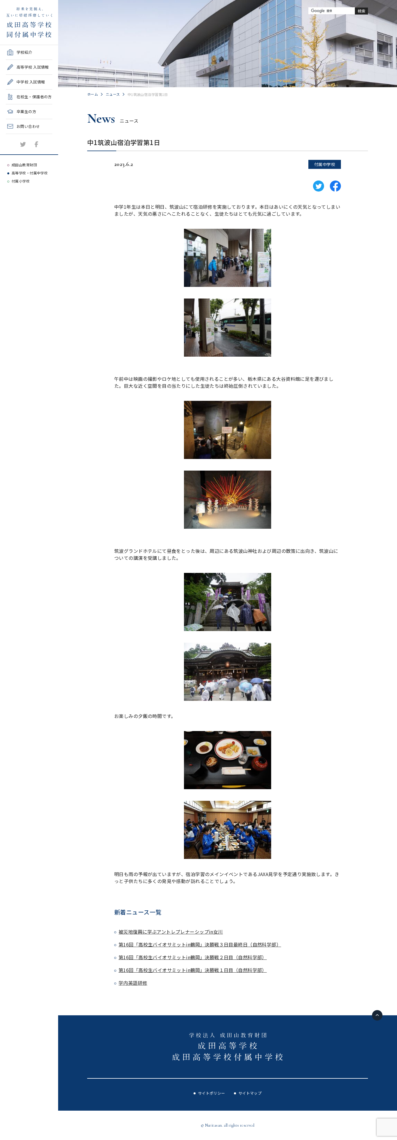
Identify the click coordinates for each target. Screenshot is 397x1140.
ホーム (92, 94)
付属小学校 (21, 180)
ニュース (113, 94)
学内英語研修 (133, 982)
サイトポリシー (211, 1093)
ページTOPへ (377, 1015)
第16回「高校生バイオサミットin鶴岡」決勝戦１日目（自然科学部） (193, 969)
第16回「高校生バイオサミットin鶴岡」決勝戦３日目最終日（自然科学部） (200, 944)
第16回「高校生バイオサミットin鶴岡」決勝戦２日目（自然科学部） (193, 957)
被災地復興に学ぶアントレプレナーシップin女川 (171, 931)
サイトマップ (250, 1093)
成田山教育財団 (24, 164)
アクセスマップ (19, 150)
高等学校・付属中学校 (30, 172)
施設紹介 (14, 136)
